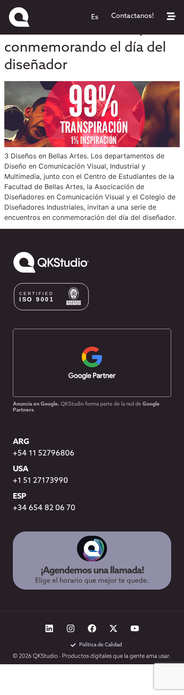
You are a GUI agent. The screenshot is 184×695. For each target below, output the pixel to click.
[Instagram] (70, 628)
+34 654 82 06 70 (44, 508)
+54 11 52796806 (43, 454)
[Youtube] (134, 628)
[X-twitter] (113, 628)
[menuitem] (94, 17)
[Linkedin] (49, 628)
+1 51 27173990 (40, 481)
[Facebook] (92, 628)
